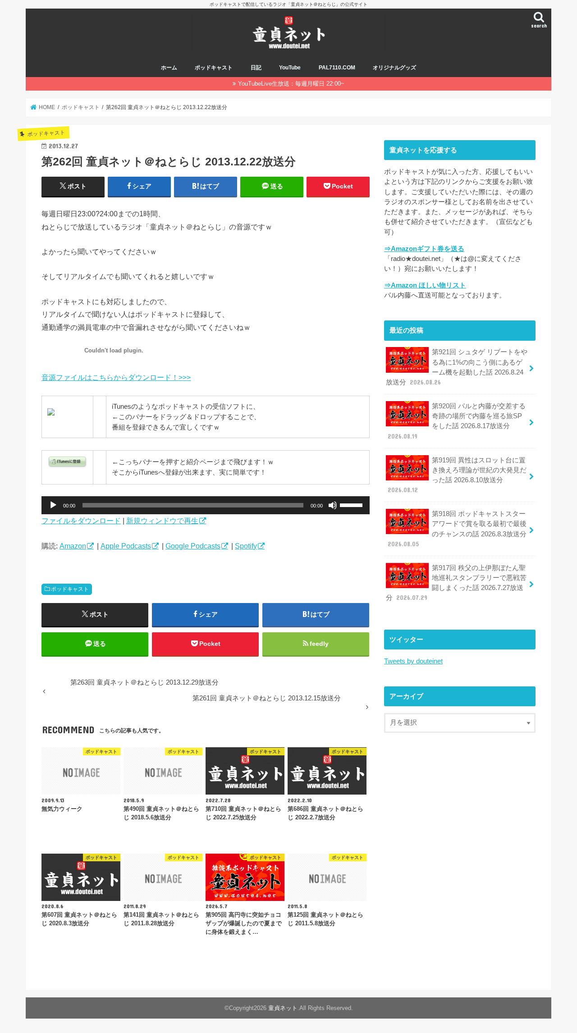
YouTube (290, 67)
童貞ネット (283, 1008)
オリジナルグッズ (394, 67)
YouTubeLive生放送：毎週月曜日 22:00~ (291, 83)
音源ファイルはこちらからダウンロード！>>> (116, 377)
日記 (256, 67)
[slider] (352, 504)
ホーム (169, 67)
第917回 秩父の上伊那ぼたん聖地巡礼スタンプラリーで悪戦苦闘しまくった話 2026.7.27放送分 (456, 583)
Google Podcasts (192, 546)
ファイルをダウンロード (81, 520)
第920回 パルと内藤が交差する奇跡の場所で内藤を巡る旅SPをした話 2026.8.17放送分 (457, 421)
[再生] (53, 505)
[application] (205, 505)
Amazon (73, 546)
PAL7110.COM (337, 67)
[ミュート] (332, 505)
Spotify (246, 546)
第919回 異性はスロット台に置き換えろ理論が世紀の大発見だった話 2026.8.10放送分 (457, 475)
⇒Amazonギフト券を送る (424, 248)
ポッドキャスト (214, 67)
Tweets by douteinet (413, 661)
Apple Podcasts (126, 546)
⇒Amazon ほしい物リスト (425, 285)
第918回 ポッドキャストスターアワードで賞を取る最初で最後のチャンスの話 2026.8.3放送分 (457, 529)
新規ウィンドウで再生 (162, 520)
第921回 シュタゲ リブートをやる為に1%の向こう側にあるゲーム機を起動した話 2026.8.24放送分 (456, 367)
